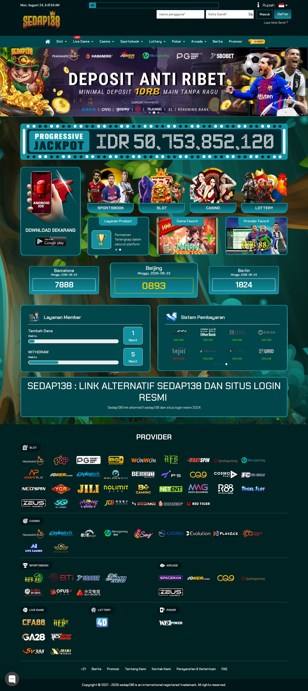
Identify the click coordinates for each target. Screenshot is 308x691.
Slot (59, 41)
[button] (302, 81)
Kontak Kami (161, 669)
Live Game (81, 41)
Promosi (235, 41)
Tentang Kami (135, 669)
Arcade (197, 41)
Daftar (282, 14)
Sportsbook (129, 41)
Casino (105, 41)
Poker (176, 41)
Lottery (155, 41)
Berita (218, 41)
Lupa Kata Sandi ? (276, 23)
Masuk (265, 14)
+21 (83, 669)
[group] (256, 236)
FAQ (224, 669)
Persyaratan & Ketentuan (196, 669)
